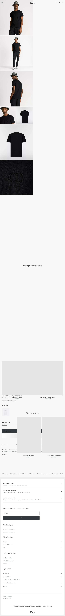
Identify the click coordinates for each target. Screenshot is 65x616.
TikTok (15, 606)
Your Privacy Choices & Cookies (11, 579)
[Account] (60, 3)
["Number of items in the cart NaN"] (63, 3)
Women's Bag (21, 473)
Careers (5, 563)
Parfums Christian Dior (9, 532)
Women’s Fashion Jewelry (43, 473)
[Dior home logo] (32, 3)
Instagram (20, 606)
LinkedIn (44, 606)
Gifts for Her (5, 473)
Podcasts (49, 606)
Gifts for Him (13, 473)
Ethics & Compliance (8, 561)
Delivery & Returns (7, 544)
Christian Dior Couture (8, 529)
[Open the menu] (2, 2)
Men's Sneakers (31, 473)
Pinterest (33, 606)
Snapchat (38, 606)
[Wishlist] (57, 3)
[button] (16, 17)
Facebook (27, 606)
